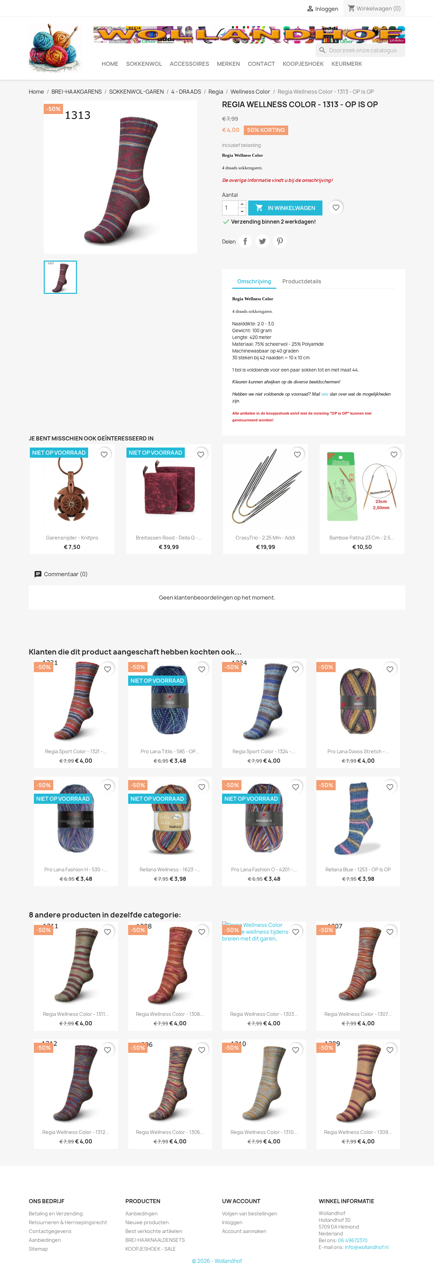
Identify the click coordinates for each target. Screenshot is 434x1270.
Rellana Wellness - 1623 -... (170, 869)
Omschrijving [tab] (254, 281)
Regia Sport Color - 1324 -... (264, 751)
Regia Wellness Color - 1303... (264, 1014)
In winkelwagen (285, 208)
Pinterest (280, 241)
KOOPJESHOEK (303, 64)
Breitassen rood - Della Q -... (169, 537)
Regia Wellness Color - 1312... (75, 1132)
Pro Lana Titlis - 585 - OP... (170, 751)
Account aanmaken (244, 1231)
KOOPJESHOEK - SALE (150, 1249)
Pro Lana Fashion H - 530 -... (75, 869)
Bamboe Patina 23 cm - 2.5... (362, 537)
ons (325, 394)
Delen (245, 241)
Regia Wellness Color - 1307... (358, 1014)
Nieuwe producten (147, 1222)
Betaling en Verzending (56, 1213)
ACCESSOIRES (189, 64)
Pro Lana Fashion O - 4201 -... (264, 869)
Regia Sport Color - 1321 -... (76, 751)
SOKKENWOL (144, 64)
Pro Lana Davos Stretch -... (358, 751)
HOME (110, 64)
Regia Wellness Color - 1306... (170, 1132)
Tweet (262, 241)
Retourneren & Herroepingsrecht (68, 1222)
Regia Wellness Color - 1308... (170, 1014)
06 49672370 (353, 1240)
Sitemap (38, 1249)
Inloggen (232, 1222)
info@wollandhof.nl (367, 1247)
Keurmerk (347, 64)
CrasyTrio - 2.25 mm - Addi (265, 537)
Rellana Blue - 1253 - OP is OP (358, 869)
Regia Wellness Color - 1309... (358, 1132)
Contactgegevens (50, 1231)
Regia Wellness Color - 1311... (76, 1014)
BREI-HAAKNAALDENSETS (155, 1240)
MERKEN (228, 64)
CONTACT (261, 64)
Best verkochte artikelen (153, 1231)
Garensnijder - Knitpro (72, 537)
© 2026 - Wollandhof (217, 1261)
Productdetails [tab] (301, 281)
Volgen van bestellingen (249, 1213)
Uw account (241, 1201)
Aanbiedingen (45, 1240)
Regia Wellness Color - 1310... (264, 1132)
